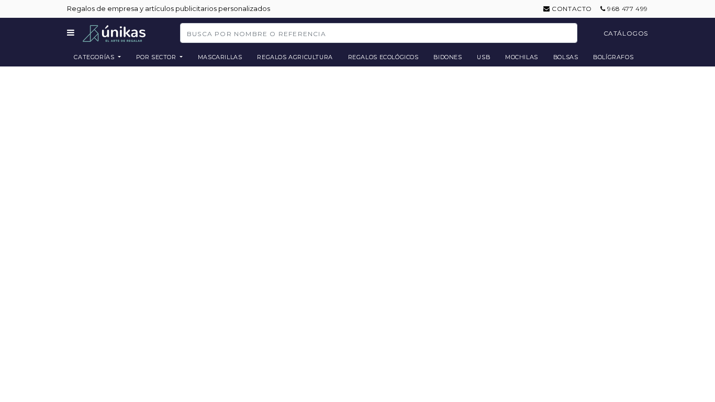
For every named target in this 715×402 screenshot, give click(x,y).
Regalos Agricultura (295, 57)
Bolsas (565, 57)
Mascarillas (220, 57)
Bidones (447, 57)
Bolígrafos (613, 57)
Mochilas (521, 57)
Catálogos (626, 33)
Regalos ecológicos (383, 57)
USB (483, 57)
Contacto (571, 9)
